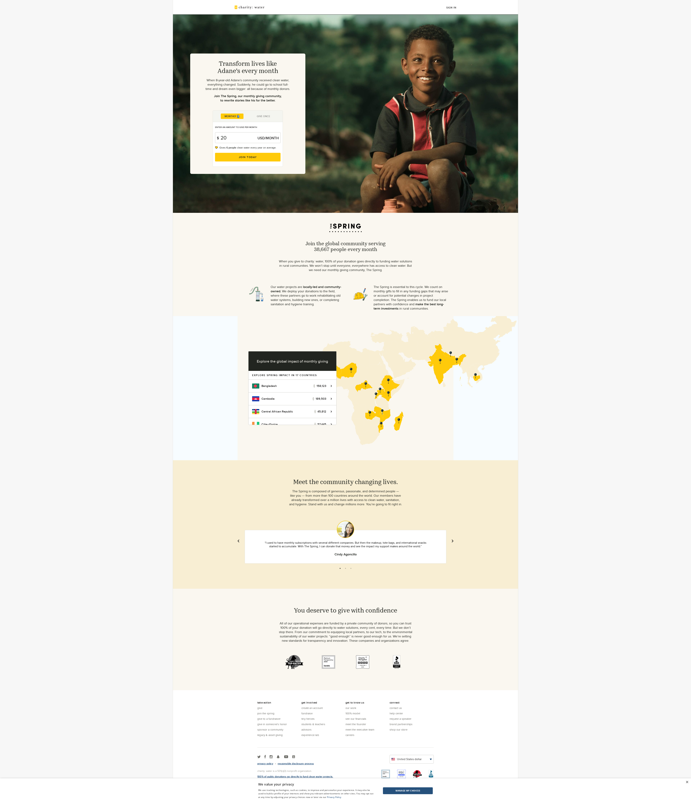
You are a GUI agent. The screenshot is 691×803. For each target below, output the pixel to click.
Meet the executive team (360, 729)
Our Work (351, 708)
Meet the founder (356, 724)
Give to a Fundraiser (269, 719)
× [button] (687, 782)
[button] (399, 790)
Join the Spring (265, 713)
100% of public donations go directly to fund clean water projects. (295, 776)
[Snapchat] (278, 757)
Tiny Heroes (308, 719)
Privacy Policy (334, 797)
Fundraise (307, 713)
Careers (350, 735)
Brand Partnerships (401, 724)
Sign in (451, 7)
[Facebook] (265, 757)
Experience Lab (310, 735)
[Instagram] (271, 757)
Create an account (312, 708)
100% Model (353, 713)
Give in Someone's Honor (272, 724)
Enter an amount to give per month (236, 127)
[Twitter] (259, 757)
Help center (396, 713)
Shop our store (398, 729)
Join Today (248, 157)
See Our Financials (356, 719)
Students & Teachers (313, 724)
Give (259, 708)
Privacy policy (265, 763)
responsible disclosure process (296, 763)
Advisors (306, 729)
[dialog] (345, 790)
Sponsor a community (270, 729)
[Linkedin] (293, 757)
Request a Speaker (400, 719)
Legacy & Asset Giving (270, 735)
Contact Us (396, 708)
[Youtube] (286, 757)
